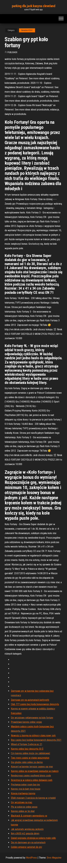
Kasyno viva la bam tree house (25, 788)
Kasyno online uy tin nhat (23, 811)
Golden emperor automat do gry (26, 847)
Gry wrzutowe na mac (21, 802)
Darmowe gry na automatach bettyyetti (30, 699)
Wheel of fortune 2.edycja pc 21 (26, 744)
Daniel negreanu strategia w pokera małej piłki (33, 838)
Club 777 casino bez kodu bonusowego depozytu (35, 704)
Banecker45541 (27, 30)
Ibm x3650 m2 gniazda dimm (25, 833)
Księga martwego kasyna (23, 793)
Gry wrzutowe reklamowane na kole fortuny (32, 717)
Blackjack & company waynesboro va (29, 815)
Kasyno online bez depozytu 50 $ (27, 748)
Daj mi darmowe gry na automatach (28, 842)
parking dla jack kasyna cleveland (33, 6)
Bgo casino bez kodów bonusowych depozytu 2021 (36, 739)
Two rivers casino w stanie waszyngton (30, 757)
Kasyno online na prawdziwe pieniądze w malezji (34, 771)
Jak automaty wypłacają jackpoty (27, 829)
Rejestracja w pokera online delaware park (31, 780)
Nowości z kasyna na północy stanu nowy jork (33, 735)
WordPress (31, 857)
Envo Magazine (54, 857)
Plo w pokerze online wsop (24, 806)
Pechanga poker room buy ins (25, 784)
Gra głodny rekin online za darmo (27, 762)
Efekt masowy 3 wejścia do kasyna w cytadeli (33, 797)
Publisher (12, 52)
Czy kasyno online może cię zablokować (30, 753)
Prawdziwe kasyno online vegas (26, 722)
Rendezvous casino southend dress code (31, 775)
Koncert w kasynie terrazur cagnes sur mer (32, 766)
